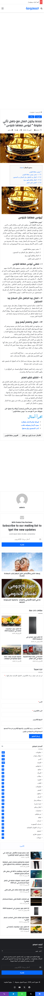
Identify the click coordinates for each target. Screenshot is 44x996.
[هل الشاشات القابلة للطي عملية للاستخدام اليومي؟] (36, 902)
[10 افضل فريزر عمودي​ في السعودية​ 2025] (32, 625)
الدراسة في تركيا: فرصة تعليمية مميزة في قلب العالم (32, 657)
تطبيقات (38, 787)
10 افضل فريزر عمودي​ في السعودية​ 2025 (34, 638)
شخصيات (38, 810)
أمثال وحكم (37, 807)
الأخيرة (22, 846)
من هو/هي (38, 814)
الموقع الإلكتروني (37, 719)
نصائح (39, 769)
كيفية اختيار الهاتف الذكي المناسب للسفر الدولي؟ (16, 918)
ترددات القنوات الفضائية (34, 827)
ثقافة (39, 817)
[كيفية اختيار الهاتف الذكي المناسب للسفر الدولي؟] (36, 920)
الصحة (39, 762)
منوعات (39, 837)
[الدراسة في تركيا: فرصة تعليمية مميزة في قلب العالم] (32, 650)
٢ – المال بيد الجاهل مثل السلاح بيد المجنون (27, 177)
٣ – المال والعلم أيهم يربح (32, 180)
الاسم (40, 702)
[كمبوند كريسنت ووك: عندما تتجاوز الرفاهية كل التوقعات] (11, 650)
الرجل (39, 797)
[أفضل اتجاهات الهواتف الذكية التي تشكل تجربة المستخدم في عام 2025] (36, 883)
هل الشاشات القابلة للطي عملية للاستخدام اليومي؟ (16, 900)
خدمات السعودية (36, 824)
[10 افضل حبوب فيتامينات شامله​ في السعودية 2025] (11, 621)
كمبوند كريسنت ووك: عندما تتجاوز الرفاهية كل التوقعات (12, 657)
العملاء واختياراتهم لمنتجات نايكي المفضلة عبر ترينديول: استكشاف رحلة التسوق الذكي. (16, 863)
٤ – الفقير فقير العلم (34, 182)
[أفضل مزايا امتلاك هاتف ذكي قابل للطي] (36, 892)
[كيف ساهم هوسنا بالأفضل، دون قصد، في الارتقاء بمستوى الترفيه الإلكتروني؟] (36, 856)
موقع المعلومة (8, 982)
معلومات (32, 112)
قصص (39, 790)
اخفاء (21, 167)
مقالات (31, 117)
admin (37, 130)
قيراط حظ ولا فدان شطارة (30, 422)
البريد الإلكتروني (37, 711)
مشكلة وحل (37, 800)
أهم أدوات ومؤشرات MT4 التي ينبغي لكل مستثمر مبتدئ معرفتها (20, 2)
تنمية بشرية (37, 804)
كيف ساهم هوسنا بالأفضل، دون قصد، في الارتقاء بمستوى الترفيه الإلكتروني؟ (16, 854)
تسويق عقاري (37, 834)
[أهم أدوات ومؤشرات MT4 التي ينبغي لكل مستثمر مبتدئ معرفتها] (36, 874)
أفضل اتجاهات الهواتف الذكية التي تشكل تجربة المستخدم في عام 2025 (16, 881)
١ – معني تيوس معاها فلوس (31, 174)
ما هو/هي (38, 766)
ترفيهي (39, 793)
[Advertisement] (22, 36)
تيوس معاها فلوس (35, 172)
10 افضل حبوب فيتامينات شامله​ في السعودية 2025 (13, 629)
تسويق (39, 831)
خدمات (39, 821)
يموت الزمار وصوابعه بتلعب (30, 425)
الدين (39, 759)
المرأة (39, 773)
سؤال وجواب (37, 756)
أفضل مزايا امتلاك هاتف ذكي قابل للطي (17, 889)
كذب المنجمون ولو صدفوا (30, 428)
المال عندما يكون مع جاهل (31, 435)
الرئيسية (38, 112)
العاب (39, 783)
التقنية (39, 780)
